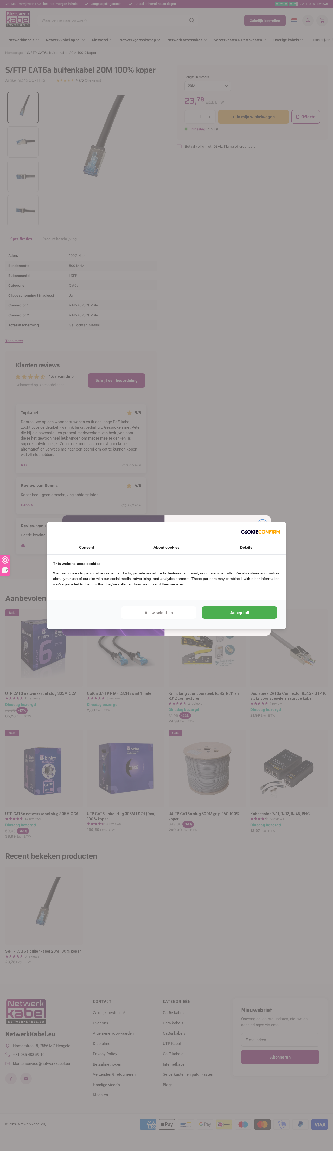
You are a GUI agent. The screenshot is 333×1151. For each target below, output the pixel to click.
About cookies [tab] (166, 547)
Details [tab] (246, 547)
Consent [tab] (86, 547)
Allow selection (159, 612)
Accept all (239, 612)
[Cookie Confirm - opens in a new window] (260, 531)
